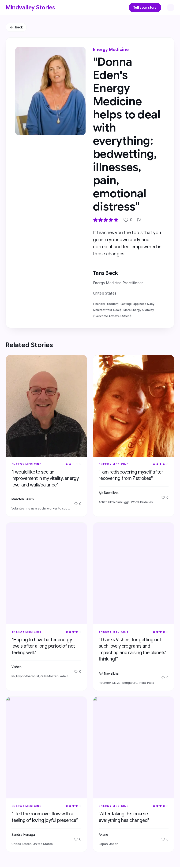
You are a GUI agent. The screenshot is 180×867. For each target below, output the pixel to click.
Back (19, 27)
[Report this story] (139, 220)
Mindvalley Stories (30, 7)
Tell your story (145, 7)
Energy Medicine (111, 49)
